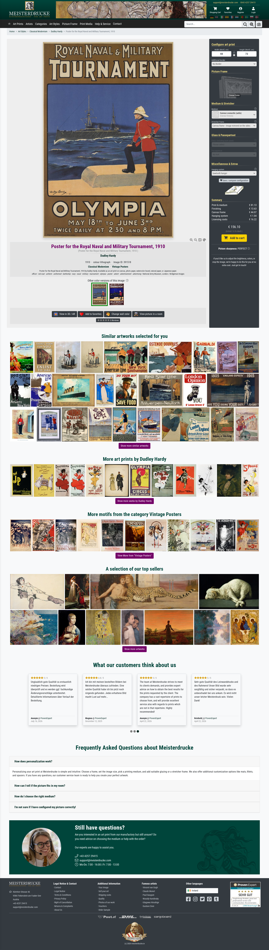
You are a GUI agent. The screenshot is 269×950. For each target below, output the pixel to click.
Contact (117, 23)
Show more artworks (134, 649)
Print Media (86, 24)
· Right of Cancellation (62, 902)
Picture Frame (69, 24)
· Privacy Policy (59, 898)
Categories (41, 24)
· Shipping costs (104, 895)
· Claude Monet (148, 891)
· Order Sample (104, 910)
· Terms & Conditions (62, 895)
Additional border (218, 60)
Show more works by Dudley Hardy (134, 501)
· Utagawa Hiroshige (150, 902)
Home (12, 31)
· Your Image (103, 887)
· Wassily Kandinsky (150, 898)
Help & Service (103, 24)
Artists (29, 24)
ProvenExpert (46, 718)
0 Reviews (114, 320)
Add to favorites (92, 314)
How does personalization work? (33, 761)
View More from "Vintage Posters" (135, 555)
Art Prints (18, 24)
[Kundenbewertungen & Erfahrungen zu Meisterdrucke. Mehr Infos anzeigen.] (245, 894)
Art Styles (54, 24)
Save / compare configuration (235, 180)
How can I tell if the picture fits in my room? (39, 785)
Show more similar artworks (134, 445)
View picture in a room (150, 314)
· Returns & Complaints (63, 906)
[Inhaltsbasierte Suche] (251, 24)
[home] (9, 24)
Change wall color (120, 314)
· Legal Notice (59, 891)
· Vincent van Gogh (150, 887)
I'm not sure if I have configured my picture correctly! (45, 807)
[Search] (245, 24)
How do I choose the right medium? (34, 796)
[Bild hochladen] (259, 24)
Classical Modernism (38, 31)
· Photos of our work (106, 902)
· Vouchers (102, 906)
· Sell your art (103, 891)
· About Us (57, 910)
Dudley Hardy (56, 31)
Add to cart (236, 238)
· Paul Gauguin (148, 895)
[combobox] (234, 64)
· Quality (101, 898)
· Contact (57, 887)
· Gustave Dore (148, 906)
